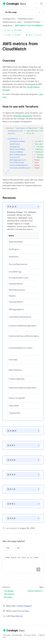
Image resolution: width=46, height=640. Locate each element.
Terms (33, 635)
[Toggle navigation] (41, 4)
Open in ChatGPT (14, 35)
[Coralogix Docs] (14, 3)
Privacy (26, 635)
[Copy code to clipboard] (42, 128)
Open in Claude (34, 35)
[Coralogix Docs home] (14, 630)
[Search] (36, 4)
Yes (8, 548)
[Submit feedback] (38, 569)
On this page (11, 12)
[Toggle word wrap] (38, 128)
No (18, 548)
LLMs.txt (41, 635)
